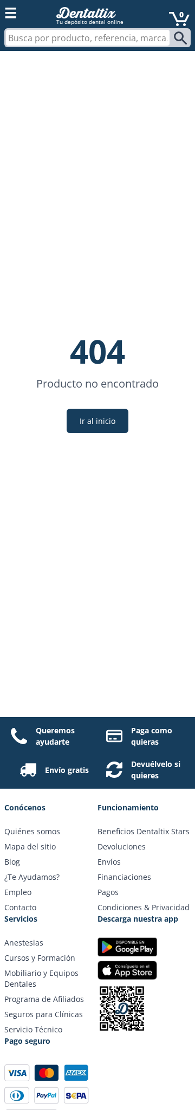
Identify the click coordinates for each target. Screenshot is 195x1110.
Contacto (20, 907)
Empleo (17, 892)
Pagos (108, 892)
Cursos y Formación (39, 958)
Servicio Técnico (33, 1029)
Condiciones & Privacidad (144, 907)
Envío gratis (67, 770)
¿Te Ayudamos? (32, 877)
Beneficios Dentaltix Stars (144, 831)
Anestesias (23, 942)
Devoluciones (122, 846)
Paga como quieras (151, 736)
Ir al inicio (97, 421)
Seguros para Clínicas (43, 1014)
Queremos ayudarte (55, 736)
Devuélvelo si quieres (155, 770)
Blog (12, 862)
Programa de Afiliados (44, 999)
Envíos (109, 862)
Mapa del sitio (30, 846)
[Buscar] (181, 38)
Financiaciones (124, 877)
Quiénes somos (32, 831)
